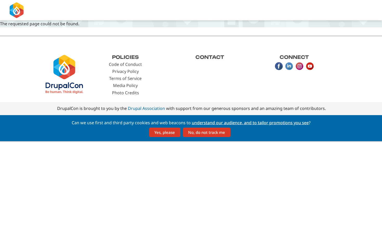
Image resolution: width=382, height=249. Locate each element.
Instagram (300, 66)
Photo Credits (125, 93)
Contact (209, 57)
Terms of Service (125, 78)
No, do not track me (206, 132)
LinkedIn (289, 66)
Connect (294, 57)
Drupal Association (146, 108)
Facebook (279, 66)
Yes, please (164, 132)
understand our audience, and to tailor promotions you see (250, 123)
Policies (125, 57)
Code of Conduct (125, 64)
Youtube (310, 66)
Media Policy (125, 85)
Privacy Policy (125, 71)
